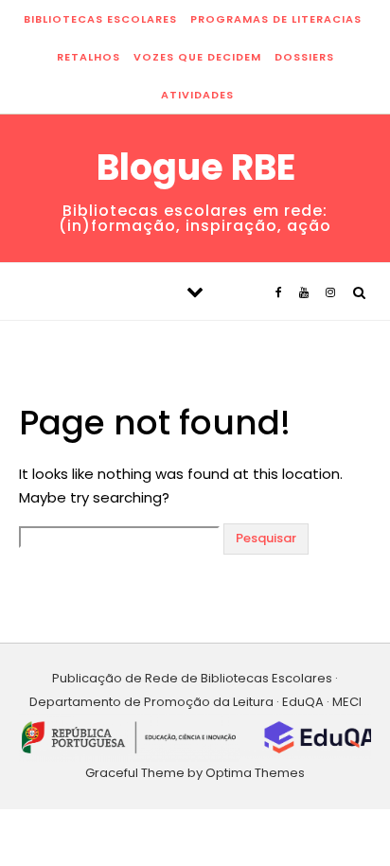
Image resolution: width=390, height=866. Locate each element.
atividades (197, 94)
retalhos (88, 56)
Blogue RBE (196, 167)
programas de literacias (276, 19)
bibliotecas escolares (100, 19)
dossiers (304, 56)
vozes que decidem (197, 56)
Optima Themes (255, 773)
